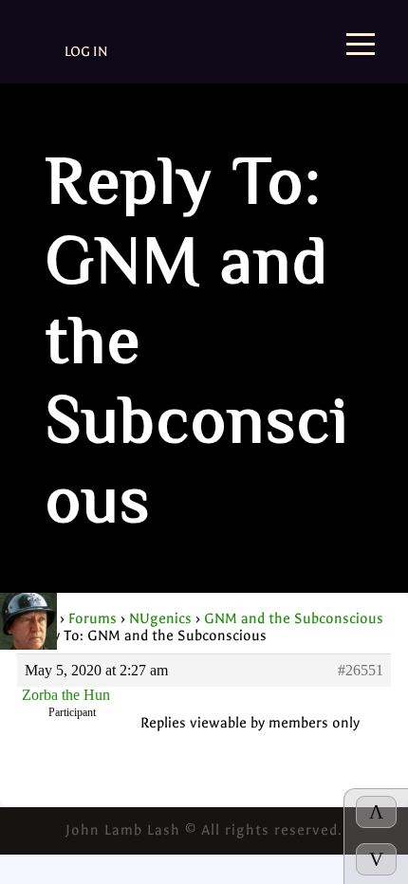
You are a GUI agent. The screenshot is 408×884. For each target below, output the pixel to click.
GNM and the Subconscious (293, 618)
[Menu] (360, 46)
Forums (92, 618)
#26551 (360, 670)
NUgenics (160, 618)
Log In (86, 52)
